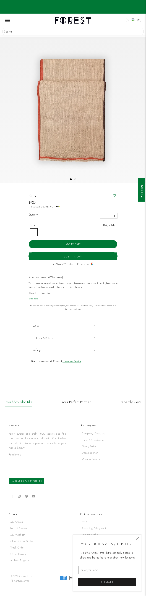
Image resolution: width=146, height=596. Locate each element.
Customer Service (71, 361)
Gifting (37, 350)
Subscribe (107, 582)
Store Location (90, 453)
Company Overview (93, 433)
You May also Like (18, 401)
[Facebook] (12, 496)
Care (36, 326)
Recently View (130, 401)
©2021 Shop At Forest (22, 576)
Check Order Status (21, 541)
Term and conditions (73, 309)
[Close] (137, 538)
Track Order (17, 547)
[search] (73, 31)
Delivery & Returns (43, 338)
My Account (17, 522)
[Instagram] (19, 496)
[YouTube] (33, 496)
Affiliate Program (20, 560)
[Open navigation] (7, 20)
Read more (33, 298)
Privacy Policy (89, 446)
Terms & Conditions (93, 440)
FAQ (84, 522)
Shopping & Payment (94, 528)
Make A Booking (91, 459)
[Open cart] (139, 20)
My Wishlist (17, 535)
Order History (18, 554)
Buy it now (73, 256)
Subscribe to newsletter (27, 480)
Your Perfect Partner (76, 401)
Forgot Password (19, 528)
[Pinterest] (26, 496)
